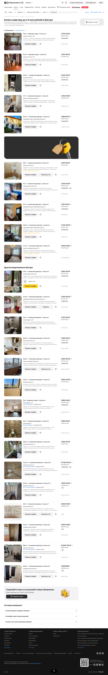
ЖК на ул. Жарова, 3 (28, 425)
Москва (30, 633)
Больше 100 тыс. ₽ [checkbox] (12, 154)
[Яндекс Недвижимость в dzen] (100, 653)
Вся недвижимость (9, 653)
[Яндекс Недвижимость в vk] (97, 653)
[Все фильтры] (5, 12)
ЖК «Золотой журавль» (29, 466)
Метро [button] (87, 12)
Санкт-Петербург (33, 636)
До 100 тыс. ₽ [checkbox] (43, 150)
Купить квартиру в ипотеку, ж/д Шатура (88, 640)
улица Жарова (26, 320)
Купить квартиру (82, 636)
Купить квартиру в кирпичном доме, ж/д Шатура (90, 638)
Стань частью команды (28, 653)
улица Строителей (28, 165)
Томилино (6, 645)
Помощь (70, 653)
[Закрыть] (103, 12)
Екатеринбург (32, 640)
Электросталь (7, 638)
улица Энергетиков (28, 340)
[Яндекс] (101, 672)
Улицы (54, 633)
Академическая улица (28, 527)
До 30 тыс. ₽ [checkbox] (11, 150)
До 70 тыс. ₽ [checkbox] (32, 150)
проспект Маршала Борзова (30, 98)
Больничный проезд (38, 299)
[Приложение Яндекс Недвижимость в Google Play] (97, 664)
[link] (101, 2)
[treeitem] (8, 7)
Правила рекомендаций (60, 653)
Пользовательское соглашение (44, 653)
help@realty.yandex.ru (35, 663)
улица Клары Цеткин (28, 186)
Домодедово (7, 643)
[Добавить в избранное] (40, 44)
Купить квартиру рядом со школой (86, 645)
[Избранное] (62, 2)
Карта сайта (77, 653)
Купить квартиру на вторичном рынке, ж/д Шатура (91, 633)
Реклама (18, 653)
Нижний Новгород (33, 645)
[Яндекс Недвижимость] (14, 3)
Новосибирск (32, 638)
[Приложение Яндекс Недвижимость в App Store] (94, 664)
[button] (66, 2)
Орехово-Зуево (8, 633)
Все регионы (56, 636)
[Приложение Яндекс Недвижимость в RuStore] (102, 664)
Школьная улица (27, 77)
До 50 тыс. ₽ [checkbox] (21, 150)
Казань (30, 643)
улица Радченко (27, 402)
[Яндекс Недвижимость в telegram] (103, 653)
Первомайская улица (38, 119)
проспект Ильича (27, 36)
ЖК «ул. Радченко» (28, 404)
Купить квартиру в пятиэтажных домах (88, 643)
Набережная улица (38, 227)
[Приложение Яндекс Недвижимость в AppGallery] (100, 664)
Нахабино (6, 640)
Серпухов (6, 636)
